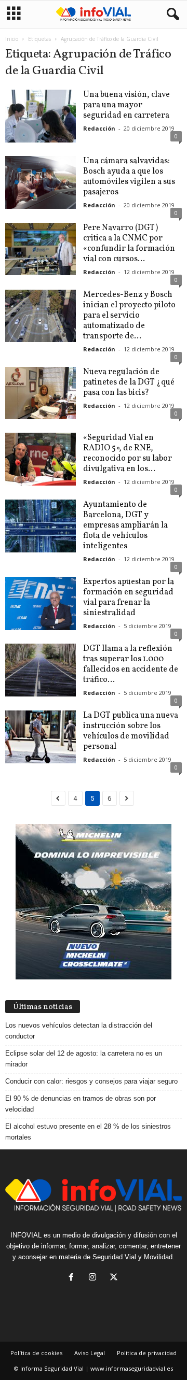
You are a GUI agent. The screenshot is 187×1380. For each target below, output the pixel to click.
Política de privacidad (147, 1353)
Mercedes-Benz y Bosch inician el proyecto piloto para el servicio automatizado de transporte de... (129, 315)
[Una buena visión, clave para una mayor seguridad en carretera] (40, 116)
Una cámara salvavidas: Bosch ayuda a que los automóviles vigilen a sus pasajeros (129, 176)
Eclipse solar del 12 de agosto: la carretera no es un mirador (83, 1058)
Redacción (99, 128)
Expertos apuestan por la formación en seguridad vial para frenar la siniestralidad (128, 597)
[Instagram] (94, 1278)
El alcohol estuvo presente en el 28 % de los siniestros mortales (88, 1131)
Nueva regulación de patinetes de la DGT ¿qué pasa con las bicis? (129, 382)
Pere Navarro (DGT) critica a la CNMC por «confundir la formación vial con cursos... (129, 243)
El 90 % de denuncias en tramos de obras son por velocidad (80, 1103)
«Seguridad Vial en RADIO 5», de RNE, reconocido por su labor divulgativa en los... (127, 453)
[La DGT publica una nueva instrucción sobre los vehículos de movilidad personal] (40, 736)
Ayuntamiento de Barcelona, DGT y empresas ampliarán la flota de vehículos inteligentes (125, 525)
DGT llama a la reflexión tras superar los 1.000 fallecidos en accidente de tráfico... (130, 664)
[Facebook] (73, 1278)
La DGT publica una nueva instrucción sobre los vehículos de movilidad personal (130, 731)
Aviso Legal (89, 1353)
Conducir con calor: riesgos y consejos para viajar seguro (91, 1081)
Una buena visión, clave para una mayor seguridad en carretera (126, 105)
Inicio (11, 38)
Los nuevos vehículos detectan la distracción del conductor (78, 1030)
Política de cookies (36, 1353)
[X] (115, 1278)
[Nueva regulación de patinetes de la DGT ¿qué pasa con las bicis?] (40, 393)
